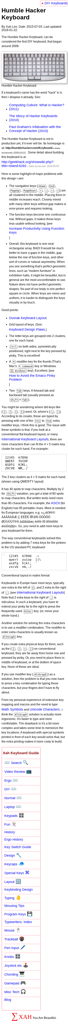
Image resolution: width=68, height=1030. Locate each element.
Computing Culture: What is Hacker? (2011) (36, 107)
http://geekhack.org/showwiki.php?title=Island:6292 (27, 164)
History (9, 832)
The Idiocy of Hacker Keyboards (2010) (33, 118)
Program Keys (18, 913)
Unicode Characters (45, 709)
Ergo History (13, 839)
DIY (10, 788)
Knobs (12, 956)
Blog (7, 1000)
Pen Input (15, 947)
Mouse (12, 930)
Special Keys (16, 872)
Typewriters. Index (18, 922)
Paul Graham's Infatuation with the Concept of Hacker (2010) (35, 129)
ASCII (55, 503)
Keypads (14, 815)
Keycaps (14, 863)
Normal (13, 797)
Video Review (18, 771)
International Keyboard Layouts (25, 439)
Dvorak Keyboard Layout (27, 318)
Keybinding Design (18, 889)
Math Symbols (12, 709)
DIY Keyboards (56, 3)
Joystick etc (16, 965)
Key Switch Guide (17, 847)
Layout (12, 881)
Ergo (11, 780)
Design (13, 855)
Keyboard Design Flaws (27, 329)
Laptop (12, 806)
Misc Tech (15, 991)
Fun (10, 824)
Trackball (14, 939)
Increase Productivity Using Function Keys (36, 230)
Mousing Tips (14, 906)
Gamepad (15, 983)
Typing (12, 897)
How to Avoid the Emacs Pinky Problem (32, 377)
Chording (14, 974)
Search (16, 762)
